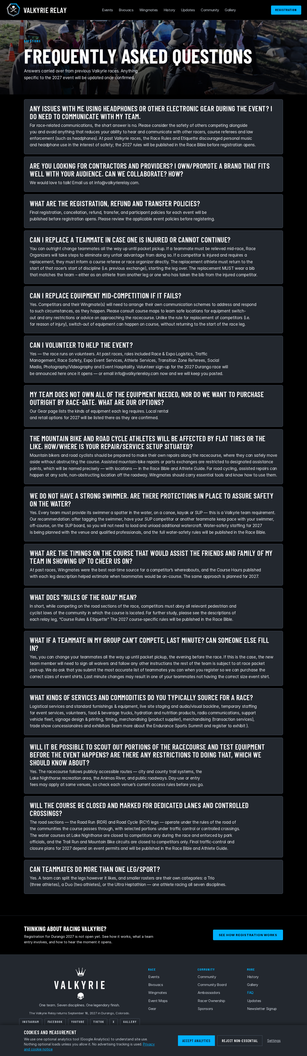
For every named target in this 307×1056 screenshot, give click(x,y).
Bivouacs (126, 10)
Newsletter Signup (262, 1008)
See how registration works (248, 935)
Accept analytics (196, 1040)
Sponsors (205, 1008)
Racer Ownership (211, 1000)
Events (107, 10)
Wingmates (148, 10)
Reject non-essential (240, 1040)
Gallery (230, 10)
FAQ (250, 992)
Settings (274, 1040)
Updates (188, 10)
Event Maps (158, 1000)
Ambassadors (209, 992)
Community (210, 10)
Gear (152, 1008)
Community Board (212, 984)
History (169, 10)
